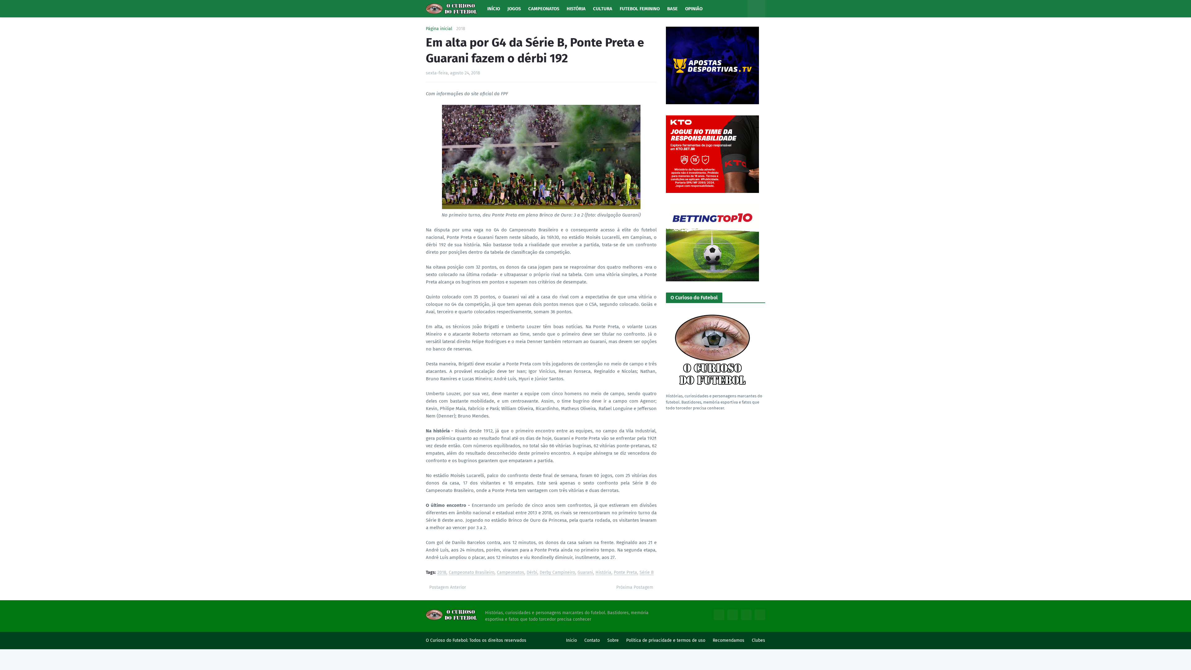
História (603, 572)
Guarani (585, 572)
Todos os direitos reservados (497, 640)
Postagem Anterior (447, 587)
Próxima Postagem (634, 587)
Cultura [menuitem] (602, 8)
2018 (460, 29)
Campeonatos (510, 572)
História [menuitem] (576, 8)
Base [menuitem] (672, 8)
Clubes (758, 640)
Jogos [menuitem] (514, 8)
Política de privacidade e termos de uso (665, 640)
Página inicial (439, 29)
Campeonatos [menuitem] (543, 8)
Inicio (571, 640)
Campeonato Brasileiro (471, 572)
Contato (592, 640)
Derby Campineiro (557, 572)
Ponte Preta (625, 572)
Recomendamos (728, 640)
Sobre (613, 640)
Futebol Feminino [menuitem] (640, 8)
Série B (647, 572)
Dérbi (532, 572)
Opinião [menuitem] (694, 8)
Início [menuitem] (493, 8)
